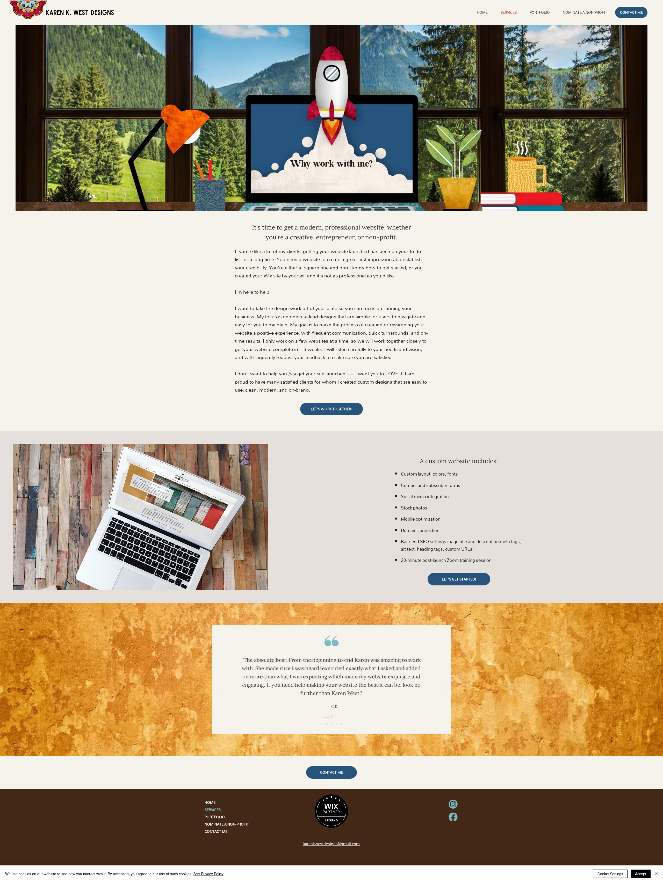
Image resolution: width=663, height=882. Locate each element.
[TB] (332, 724)
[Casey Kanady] (327, 723)
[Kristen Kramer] (341, 724)
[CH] (321, 724)
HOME (210, 802)
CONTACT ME (216, 831)
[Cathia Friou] (336, 724)
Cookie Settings (610, 873)
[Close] (657, 874)
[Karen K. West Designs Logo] (28, 13)
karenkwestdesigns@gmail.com (331, 844)
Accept (640, 873)
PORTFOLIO (215, 817)
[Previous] (219, 689)
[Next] (443, 689)
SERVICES (213, 809)
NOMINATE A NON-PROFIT (224, 824)
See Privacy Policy (208, 873)
